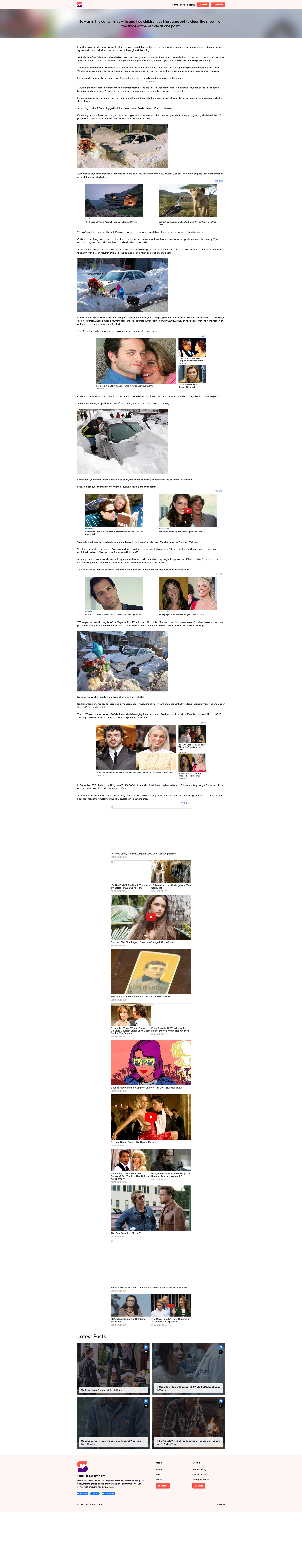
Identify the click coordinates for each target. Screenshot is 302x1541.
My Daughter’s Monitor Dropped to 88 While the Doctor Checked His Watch (188, 1388)
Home (159, 1469)
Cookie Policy (199, 1474)
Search (159, 1479)
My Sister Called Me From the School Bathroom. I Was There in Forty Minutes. (112, 1442)
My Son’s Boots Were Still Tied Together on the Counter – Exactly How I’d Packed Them (188, 1442)
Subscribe (218, 4)
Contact (203, 4)
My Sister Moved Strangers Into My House (102, 1390)
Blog (158, 1474)
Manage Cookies (200, 1479)
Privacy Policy (199, 1469)
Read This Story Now (91, 1476)
